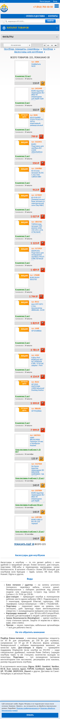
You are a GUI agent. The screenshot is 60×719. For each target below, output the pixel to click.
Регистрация (45, 1)
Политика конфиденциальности (27, 708)
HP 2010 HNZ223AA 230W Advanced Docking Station (37, 387)
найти (50, 21)
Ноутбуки (48, 49)
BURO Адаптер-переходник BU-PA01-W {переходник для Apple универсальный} (38, 498)
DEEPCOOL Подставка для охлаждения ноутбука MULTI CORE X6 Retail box (37, 256)
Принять (30, 715)
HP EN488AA (36, 331)
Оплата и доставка (35, 16)
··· (4, 1)
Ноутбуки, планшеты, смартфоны (21, 49)
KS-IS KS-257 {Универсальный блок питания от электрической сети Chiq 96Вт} (38, 201)
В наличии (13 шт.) (23, 76)
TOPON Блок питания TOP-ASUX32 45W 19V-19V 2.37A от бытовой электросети (37, 229)
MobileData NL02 (36, 65)
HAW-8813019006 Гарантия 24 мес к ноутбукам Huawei (36, 442)
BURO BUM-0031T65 (35, 279)
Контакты (53, 16)
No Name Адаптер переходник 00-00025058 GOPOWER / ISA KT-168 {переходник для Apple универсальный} (38, 474)
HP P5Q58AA (36, 411)
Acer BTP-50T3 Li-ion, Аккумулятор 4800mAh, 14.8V (38, 307)
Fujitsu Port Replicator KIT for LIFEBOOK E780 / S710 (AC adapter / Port (37, 362)
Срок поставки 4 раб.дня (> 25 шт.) (28, 451)
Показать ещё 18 (24, 544)
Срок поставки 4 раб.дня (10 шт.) (29, 505)
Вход (55, 1)
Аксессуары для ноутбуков (28, 52)
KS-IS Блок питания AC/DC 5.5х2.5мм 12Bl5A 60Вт (37, 174)
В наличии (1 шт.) (22, 156)
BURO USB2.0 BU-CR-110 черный (36, 522)
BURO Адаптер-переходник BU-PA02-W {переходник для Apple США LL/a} (38, 96)
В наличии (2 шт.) (22, 103)
